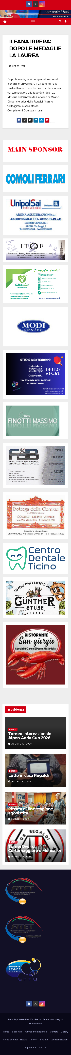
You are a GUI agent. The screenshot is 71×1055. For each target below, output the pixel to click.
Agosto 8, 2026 (21, 781)
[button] (60, 21)
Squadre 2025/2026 (35, 1047)
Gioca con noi (10, 1039)
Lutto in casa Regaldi (28, 775)
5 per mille (17, 1031)
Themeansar (35, 1023)
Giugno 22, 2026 (21, 856)
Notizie (13, 729)
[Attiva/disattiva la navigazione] (33, 21)
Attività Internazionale (36, 1031)
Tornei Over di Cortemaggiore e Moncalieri (35, 848)
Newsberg (55, 1019)
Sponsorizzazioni (59, 1039)
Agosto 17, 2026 (21, 744)
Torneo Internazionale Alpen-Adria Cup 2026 (29, 735)
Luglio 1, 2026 (20, 819)
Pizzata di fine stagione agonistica (30, 810)
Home (6, 1031)
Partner (33, 1039)
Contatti (54, 1031)
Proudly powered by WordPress (24, 1019)
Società (44, 1039)
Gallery (64, 1031)
